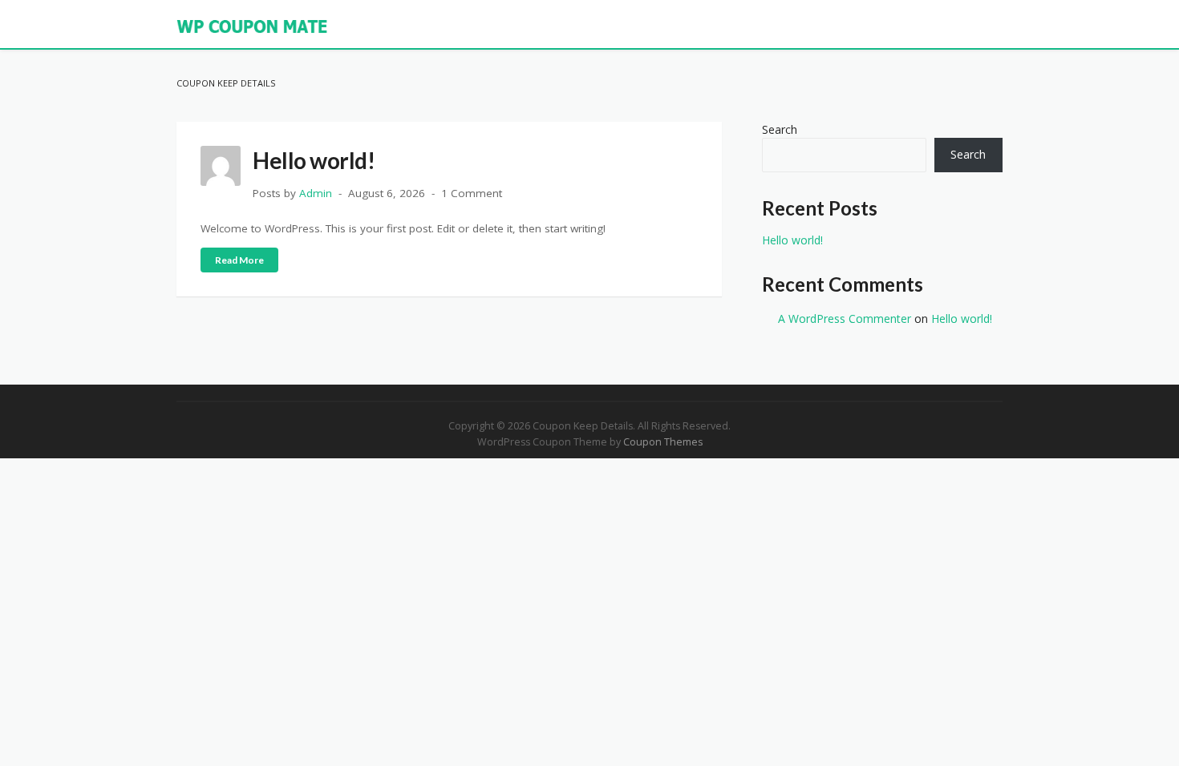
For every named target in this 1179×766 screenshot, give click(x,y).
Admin (315, 193)
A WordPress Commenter (844, 318)
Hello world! (314, 160)
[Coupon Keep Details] (252, 25)
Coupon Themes (663, 442)
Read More (239, 260)
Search (779, 129)
